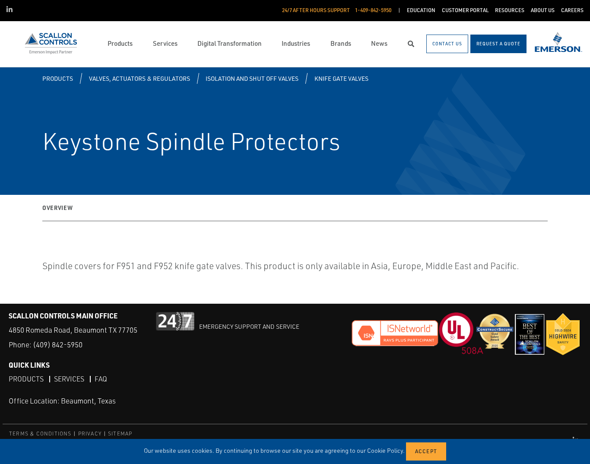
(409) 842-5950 (57, 344)
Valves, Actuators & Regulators (139, 78)
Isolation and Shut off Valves (252, 78)
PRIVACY (90, 433)
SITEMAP (120, 433)
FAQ (101, 379)
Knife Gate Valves (341, 78)
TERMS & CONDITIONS (40, 433)
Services (69, 379)
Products (57, 78)
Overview (57, 207)
